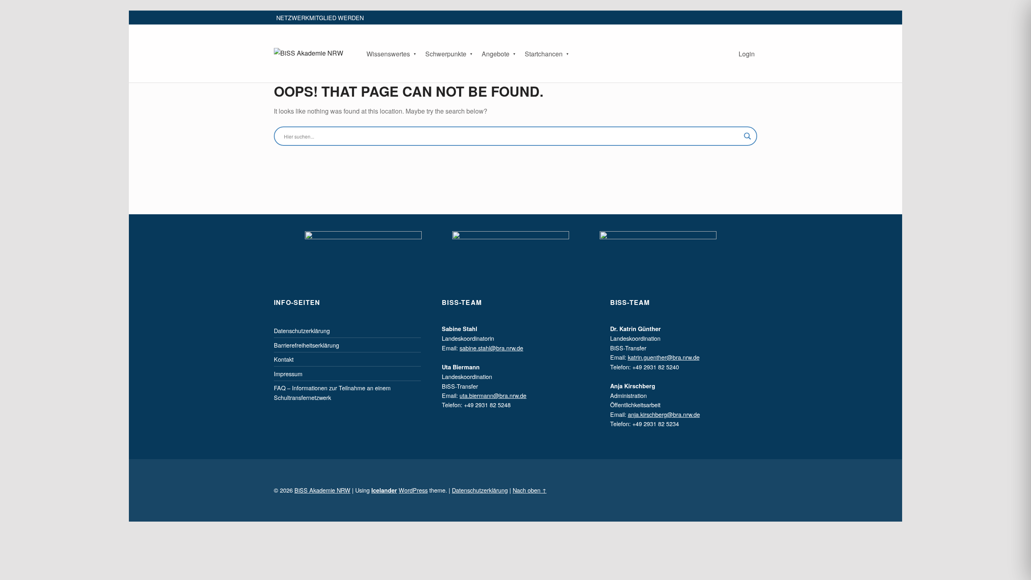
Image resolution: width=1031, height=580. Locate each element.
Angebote (495, 53)
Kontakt (284, 359)
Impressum (288, 373)
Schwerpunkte (445, 53)
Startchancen (544, 53)
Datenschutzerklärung (302, 330)
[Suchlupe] (747, 136)
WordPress (413, 490)
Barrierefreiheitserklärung (306, 345)
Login (747, 53)
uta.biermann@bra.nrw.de (493, 395)
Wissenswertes (388, 53)
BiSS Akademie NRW (322, 490)
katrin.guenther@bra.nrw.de (664, 357)
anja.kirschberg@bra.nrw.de (664, 414)
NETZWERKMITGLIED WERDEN (320, 17)
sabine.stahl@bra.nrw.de (491, 348)
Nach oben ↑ (530, 490)
